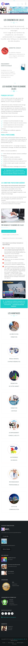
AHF (24, 639)
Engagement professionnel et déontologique (12, 238)
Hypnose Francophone (18, 639)
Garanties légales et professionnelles (11, 234)
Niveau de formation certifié (9, 231)
